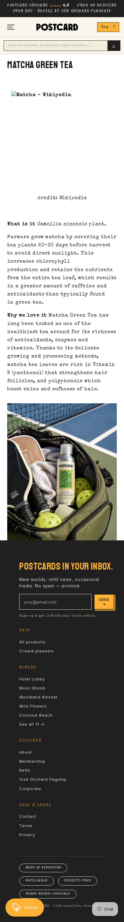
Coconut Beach (35, 715)
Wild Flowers (33, 706)
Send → (104, 601)
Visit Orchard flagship (43, 779)
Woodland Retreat (38, 697)
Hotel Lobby (32, 679)
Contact (27, 816)
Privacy (27, 834)
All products (32, 641)
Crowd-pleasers (36, 651)
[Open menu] (11, 27)
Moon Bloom (32, 688)
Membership (32, 761)
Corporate (30, 788)
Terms (26, 825)
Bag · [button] (108, 27)
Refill (24, 770)
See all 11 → (32, 724)
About (25, 752)
